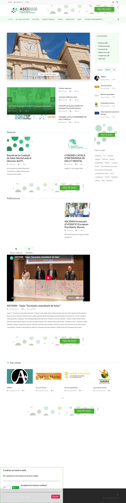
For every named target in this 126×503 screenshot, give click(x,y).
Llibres (97, 180)
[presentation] (16, 249)
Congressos (99, 177)
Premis (107, 177)
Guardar (55, 496)
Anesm (112, 159)
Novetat (110, 156)
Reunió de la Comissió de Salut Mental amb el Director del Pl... (19, 158)
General (97, 159)
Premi (97, 166)
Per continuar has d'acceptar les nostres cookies (20, 476)
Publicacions (13, 198)
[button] (62, 398)
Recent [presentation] (108, 69)
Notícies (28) (102, 43)
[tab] (16, 249)
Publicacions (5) (104, 46)
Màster (107, 163)
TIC (104, 156)
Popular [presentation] (100, 70)
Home (10, 2)
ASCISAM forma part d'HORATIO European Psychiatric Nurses (76, 224)
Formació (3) (102, 49)
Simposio (109, 180)
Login (27, 2)
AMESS (103, 77)
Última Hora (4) (103, 52)
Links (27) (101, 59)
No (14, 487)
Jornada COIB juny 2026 (68, 97)
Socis (112, 173)
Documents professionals (103, 170)
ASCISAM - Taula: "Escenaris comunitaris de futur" (34, 305)
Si (5, 487)
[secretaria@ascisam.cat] (117, 2)
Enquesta (98, 156)
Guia (103, 180)
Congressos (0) (103, 55)
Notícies (11, 132)
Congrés (114, 163)
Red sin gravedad (107, 94)
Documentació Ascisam (109, 166)
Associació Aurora (107, 103)
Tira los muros (106, 86)
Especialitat (99, 163)
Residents (114, 177)
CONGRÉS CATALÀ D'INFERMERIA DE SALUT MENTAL (74, 158)
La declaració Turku (101, 173)
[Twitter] (113, 2)
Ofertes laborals (65, 88)
